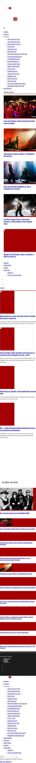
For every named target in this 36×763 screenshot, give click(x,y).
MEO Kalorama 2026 (13, 61)
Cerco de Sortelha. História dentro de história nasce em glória (17, 529)
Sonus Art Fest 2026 (13, 74)
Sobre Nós (7, 270)
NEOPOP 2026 (11, 47)
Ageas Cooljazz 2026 (13, 39)
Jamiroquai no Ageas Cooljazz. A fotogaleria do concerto (16, 574)
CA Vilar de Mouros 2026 (14, 56)
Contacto (10, 273)
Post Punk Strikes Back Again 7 (16, 83)
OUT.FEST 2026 (11, 69)
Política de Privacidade (14, 275)
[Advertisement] (18, 459)
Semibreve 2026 (11, 76)
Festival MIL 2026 (12, 71)
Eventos (6, 34)
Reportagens (7, 88)
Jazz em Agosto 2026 (13, 42)
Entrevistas (7, 265)
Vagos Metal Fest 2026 (14, 44)
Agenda (6, 32)
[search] (18, 757)
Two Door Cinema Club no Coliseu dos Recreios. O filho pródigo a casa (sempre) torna (18, 221)
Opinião (6, 268)
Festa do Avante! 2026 (13, 64)
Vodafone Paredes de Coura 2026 (17, 54)
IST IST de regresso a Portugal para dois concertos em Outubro (17, 587)
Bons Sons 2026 (11, 51)
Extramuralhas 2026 (13, 59)
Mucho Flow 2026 (12, 78)
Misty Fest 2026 (11, 81)
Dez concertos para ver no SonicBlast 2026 (14, 513)
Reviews (6, 263)
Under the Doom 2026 (13, 66)
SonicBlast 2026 (12, 49)
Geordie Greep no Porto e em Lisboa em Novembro (14, 632)
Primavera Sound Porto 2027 (15, 86)
